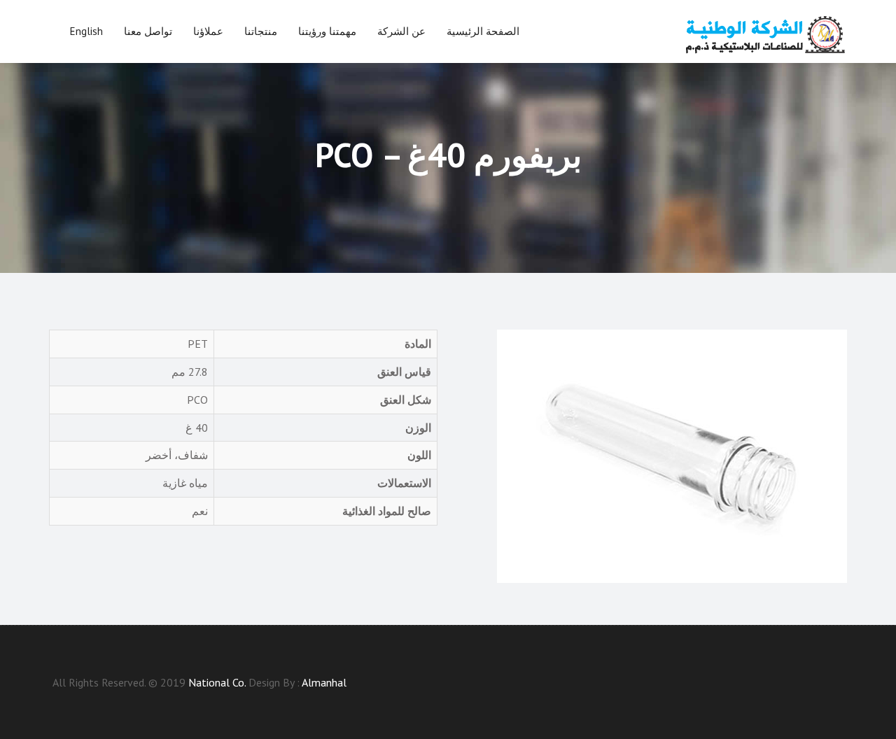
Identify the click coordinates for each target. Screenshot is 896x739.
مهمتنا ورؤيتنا (327, 31)
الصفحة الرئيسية (483, 31)
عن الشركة (401, 31)
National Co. (217, 682)
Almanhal (324, 682)
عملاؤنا (208, 31)
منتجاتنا (260, 31)
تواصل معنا (148, 31)
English (86, 31)
